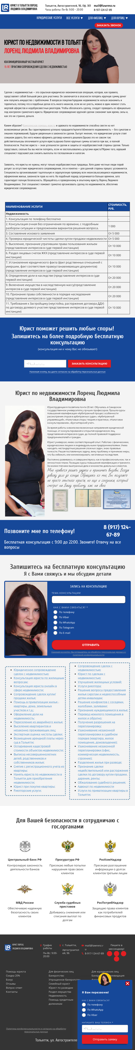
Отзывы (11, 983)
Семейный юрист (59, 983)
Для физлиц (95, 18)
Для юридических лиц (105, 971)
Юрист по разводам (61, 987)
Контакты (12, 991)
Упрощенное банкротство (64, 979)
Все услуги (72, 18)
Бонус (9, 979)
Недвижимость (58, 995)
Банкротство (56, 975)
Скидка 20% (13, 975)
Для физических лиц (61, 971)
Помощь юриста (16, 971)
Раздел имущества (60, 991)
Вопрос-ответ (14, 987)
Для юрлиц (117, 18)
